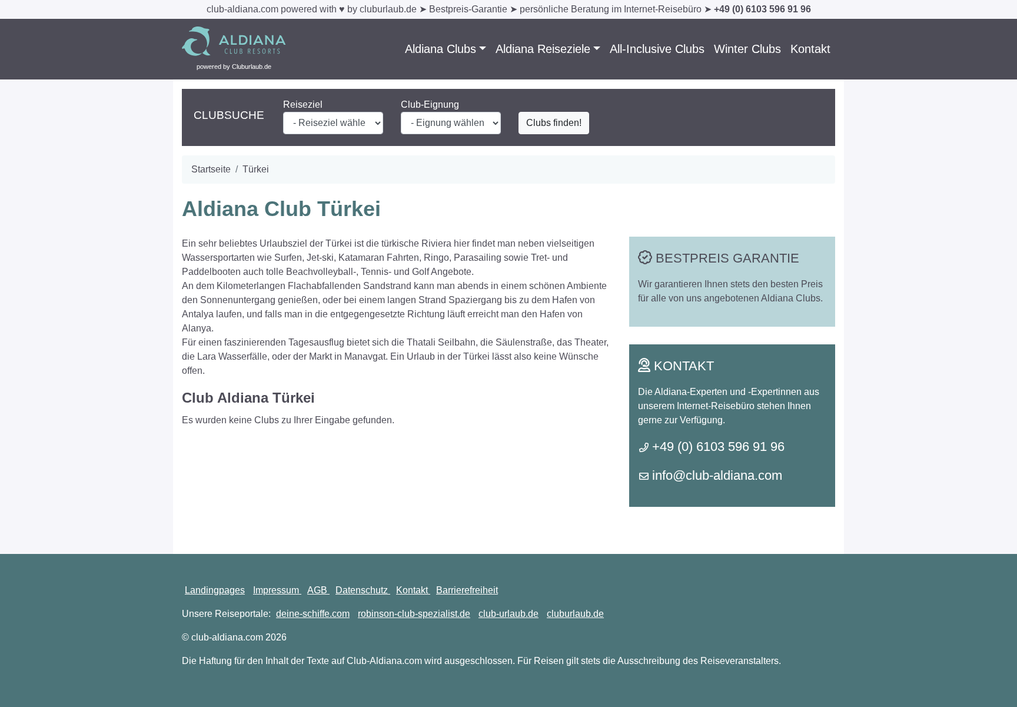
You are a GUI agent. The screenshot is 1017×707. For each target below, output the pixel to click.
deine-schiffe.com (313, 614)
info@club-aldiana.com (717, 475)
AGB (318, 590)
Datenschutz (362, 590)
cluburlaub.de (575, 614)
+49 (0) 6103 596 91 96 (762, 9)
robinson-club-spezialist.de (414, 614)
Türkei (255, 169)
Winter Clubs (747, 48)
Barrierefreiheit (467, 590)
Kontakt (810, 48)
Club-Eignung (430, 104)
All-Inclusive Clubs (657, 48)
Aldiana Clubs (440, 48)
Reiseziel (303, 104)
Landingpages (215, 590)
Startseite (211, 169)
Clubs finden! (553, 123)
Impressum (277, 590)
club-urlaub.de (508, 614)
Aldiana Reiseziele (543, 48)
